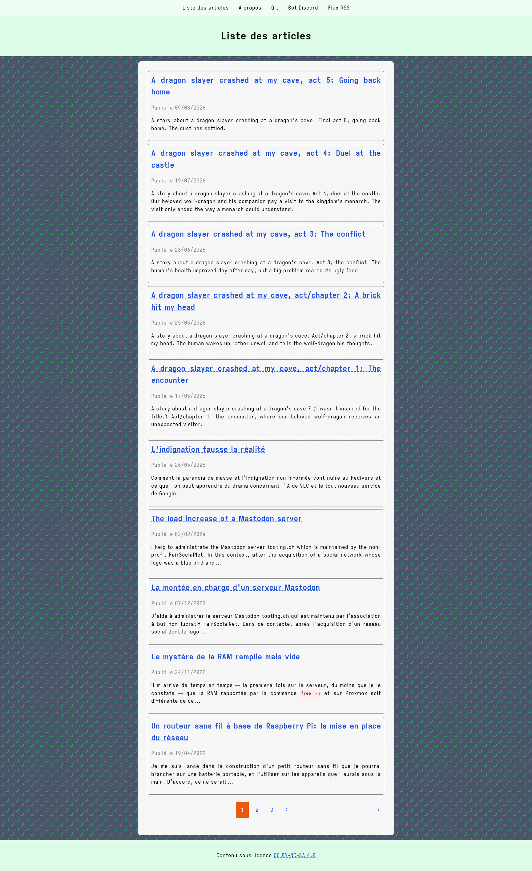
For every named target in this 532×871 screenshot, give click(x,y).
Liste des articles (205, 8)
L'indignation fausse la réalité (208, 449)
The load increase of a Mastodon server (226, 518)
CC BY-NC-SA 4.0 (295, 856)
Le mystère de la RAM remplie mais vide (225, 656)
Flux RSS (339, 8)
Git (274, 8)
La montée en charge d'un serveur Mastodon (235, 587)
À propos (250, 8)
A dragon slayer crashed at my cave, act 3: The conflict (258, 234)
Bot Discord (303, 8)
